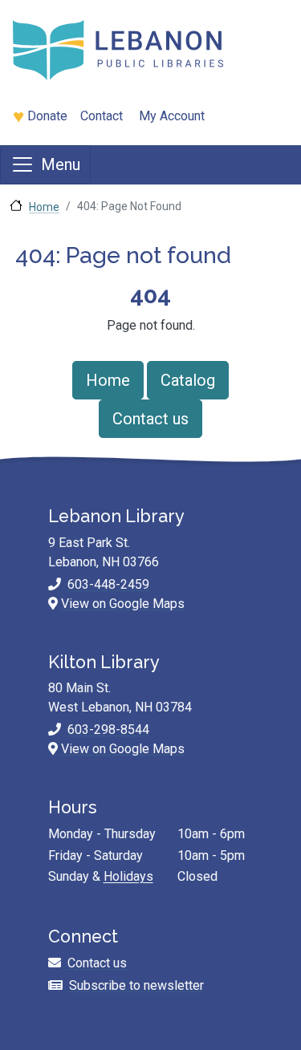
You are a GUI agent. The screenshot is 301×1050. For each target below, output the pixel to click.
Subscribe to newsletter (136, 985)
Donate (47, 116)
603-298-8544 (108, 729)
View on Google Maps (123, 603)
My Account (172, 116)
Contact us (150, 418)
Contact (101, 116)
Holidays (128, 876)
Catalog (188, 380)
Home (44, 207)
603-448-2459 (108, 584)
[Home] (144, 50)
